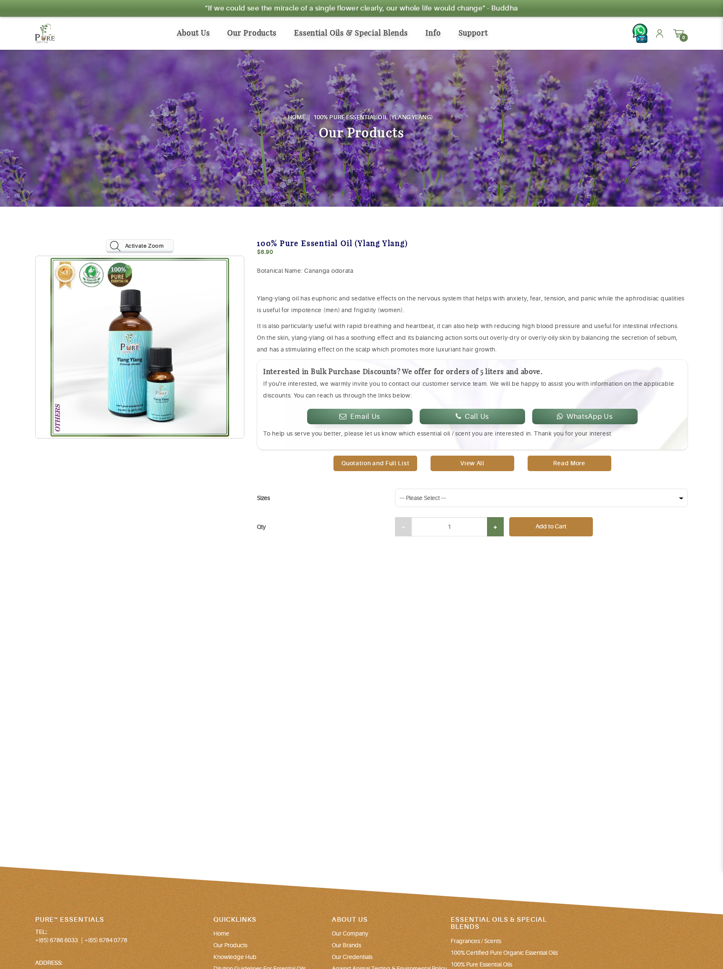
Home (296, 117)
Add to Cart (551, 526)
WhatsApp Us (590, 416)
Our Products (230, 945)
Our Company (350, 933)
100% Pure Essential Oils (481, 964)
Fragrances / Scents (476, 941)
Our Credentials (352, 957)
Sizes (263, 498)
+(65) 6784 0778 (106, 940)
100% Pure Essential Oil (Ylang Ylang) (373, 117)
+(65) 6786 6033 (56, 940)
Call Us (477, 416)
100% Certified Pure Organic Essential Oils (504, 952)
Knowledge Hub (234, 957)
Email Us (365, 416)
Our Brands (346, 945)
